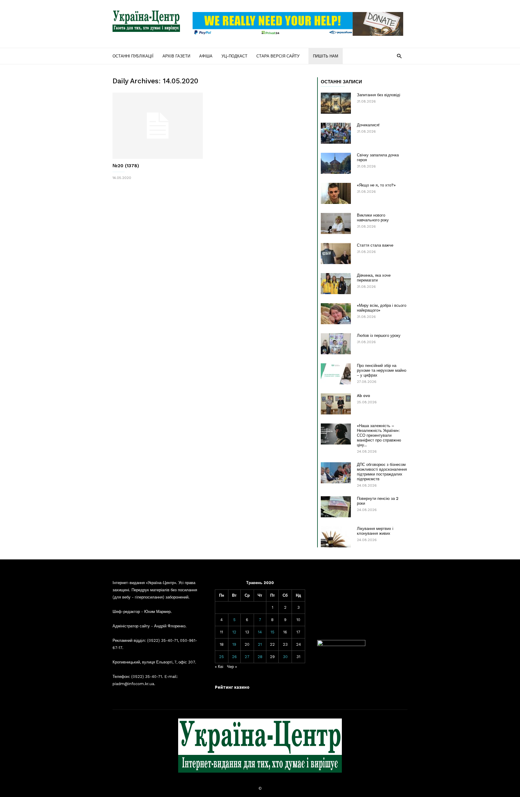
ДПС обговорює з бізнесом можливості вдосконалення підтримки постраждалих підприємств (382, 471)
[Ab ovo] (336, 403)
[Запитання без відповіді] (336, 103)
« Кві (219, 666)
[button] (399, 56)
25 (221, 656)
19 (234, 644)
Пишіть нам (325, 56)
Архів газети (176, 56)
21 (260, 644)
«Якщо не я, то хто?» (376, 185)
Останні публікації (133, 56)
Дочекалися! (368, 125)
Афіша (205, 56)
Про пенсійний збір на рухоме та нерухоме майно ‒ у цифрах (381, 370)
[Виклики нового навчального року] (336, 223)
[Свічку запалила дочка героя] (336, 163)
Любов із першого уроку (379, 335)
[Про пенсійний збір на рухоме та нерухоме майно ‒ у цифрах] (336, 373)
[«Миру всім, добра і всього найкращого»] (336, 313)
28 (260, 656)
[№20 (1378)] (158, 126)
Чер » (232, 666)
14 (260, 632)
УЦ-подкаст (234, 56)
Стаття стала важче (375, 245)
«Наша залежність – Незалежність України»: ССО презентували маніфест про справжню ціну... (379, 435)
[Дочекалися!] (336, 133)
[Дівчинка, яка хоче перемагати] (336, 283)
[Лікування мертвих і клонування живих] (336, 536)
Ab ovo (363, 395)
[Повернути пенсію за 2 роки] (336, 506)
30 (285, 656)
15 (272, 632)
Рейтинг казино (232, 687)
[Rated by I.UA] (341, 644)
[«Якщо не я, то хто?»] (336, 193)
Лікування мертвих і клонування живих (375, 531)
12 (234, 632)
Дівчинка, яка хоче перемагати (374, 277)
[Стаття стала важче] (336, 253)
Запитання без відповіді (378, 95)
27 (247, 656)
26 (234, 656)
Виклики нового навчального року (373, 217)
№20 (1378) (126, 165)
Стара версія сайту (277, 56)
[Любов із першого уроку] (336, 343)
